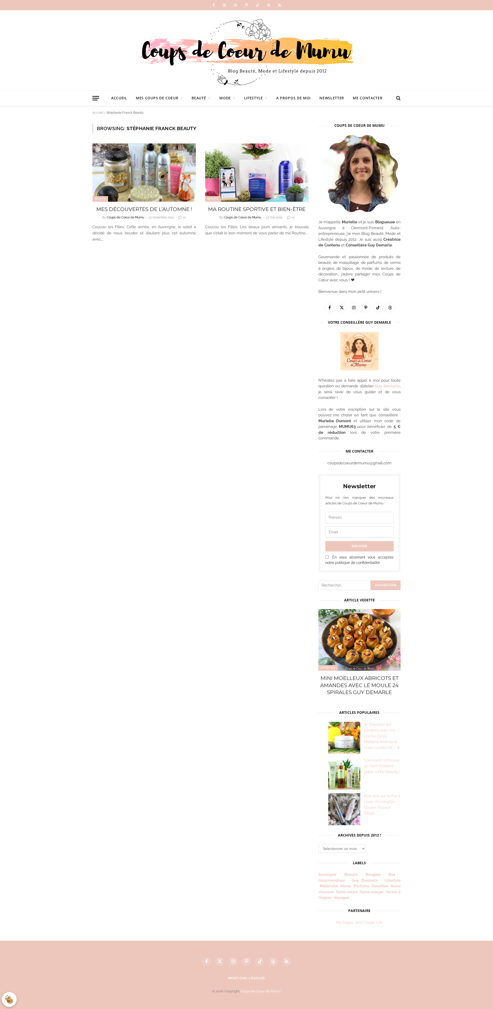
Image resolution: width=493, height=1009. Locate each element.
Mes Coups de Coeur (157, 97)
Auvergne (327, 874)
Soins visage (371, 892)
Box (394, 874)
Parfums (361, 886)
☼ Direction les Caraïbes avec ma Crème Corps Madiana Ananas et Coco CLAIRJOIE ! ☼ (382, 736)
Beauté (199, 97)
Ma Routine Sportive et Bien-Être (257, 209)
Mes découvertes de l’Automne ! (144, 209)
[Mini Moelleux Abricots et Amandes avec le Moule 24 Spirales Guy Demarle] (359, 640)
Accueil (119, 97)
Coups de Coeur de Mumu (125, 217)
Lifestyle (253, 97)
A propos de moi (293, 97)
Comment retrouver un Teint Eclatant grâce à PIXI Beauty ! (382, 766)
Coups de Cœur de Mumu (260, 991)
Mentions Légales (246, 978)
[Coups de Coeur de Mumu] (246, 50)
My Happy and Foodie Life (359, 922)
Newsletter (331, 97)
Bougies (373, 874)
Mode (225, 97)
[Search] (398, 98)
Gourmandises (331, 880)
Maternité (329, 886)
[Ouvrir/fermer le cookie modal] (9, 999)
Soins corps (346, 892)
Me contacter (367, 97)
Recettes (380, 886)
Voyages (341, 897)
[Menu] (95, 98)
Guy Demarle (387, 386)
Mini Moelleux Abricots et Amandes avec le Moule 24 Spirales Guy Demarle (359, 685)
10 (184, 217)
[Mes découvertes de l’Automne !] (144, 172)
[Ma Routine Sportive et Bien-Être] (257, 172)
